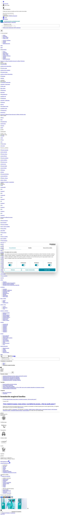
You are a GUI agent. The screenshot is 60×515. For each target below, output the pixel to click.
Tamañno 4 (5, 330)
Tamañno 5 (5, 331)
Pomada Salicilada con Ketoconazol (9, 388)
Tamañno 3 (5, 329)
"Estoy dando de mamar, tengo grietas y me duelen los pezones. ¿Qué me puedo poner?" (29, 404)
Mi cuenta (5, 466)
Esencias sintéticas (6, 314)
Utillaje (4, 349)
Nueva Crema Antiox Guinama (8, 386)
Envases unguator (6, 343)
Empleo (4, 485)
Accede (4, 467)
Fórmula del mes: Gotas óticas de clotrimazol (11, 377)
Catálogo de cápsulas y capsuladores (7, 182)
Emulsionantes (5, 302)
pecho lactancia (54, 409)
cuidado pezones (38, 409)
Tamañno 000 (5, 324)
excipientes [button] (2, 287)
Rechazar (13, 269)
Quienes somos (5, 479)
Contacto (4, 481)
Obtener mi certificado (5, 476)
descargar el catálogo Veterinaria (18, 61)
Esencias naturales (6, 312)
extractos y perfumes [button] (4, 310)
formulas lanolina (26, 410)
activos (4, 35)
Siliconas (4, 294)
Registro (4, 468)
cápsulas (4, 41)
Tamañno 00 (5, 325)
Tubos (4, 342)
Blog (4, 364)
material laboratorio (6, 43)
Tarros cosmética (6, 341)
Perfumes (4, 313)
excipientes (5, 36)
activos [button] (1, 279)
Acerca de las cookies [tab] (47, 247)
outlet (1, 45)
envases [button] (1, 333)
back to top (2, 513)
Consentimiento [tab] (12, 247)
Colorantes (5, 289)
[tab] (30, 279)
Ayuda (4, 469)
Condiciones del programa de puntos (9, 472)
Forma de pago (5, 470)
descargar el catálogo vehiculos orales (19, 114)
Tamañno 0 (5, 326)
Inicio (4, 363)
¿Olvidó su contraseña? (12, 15)
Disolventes (5, 292)
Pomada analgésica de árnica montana (10, 384)
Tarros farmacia (6, 339)
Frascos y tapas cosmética (7, 337)
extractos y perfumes (6, 40)
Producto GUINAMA (7, 482)
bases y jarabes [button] (3, 298)
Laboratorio (5, 393)
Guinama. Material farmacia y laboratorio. (8, 22)
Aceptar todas (47, 269)
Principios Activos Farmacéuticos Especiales (11, 285)
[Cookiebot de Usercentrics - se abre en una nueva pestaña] (50, 244)
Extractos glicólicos (6, 317)
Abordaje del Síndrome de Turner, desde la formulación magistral (15, 375)
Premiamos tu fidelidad (7, 471)
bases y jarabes (5, 37)
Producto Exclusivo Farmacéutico (9, 282)
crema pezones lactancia (46, 409)
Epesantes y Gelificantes (7, 290)
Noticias (4, 484)
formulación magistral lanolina (16, 410)
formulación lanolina (6, 410)
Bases (4, 301)
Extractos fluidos (6, 315)
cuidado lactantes (32, 409)
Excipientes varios (6, 291)
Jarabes (4, 300)
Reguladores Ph (6, 293)
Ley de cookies (5, 489)
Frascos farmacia (6, 335)
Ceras (4, 308)
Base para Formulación (7, 392)
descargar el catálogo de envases (6, 217)
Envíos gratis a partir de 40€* (12, 21)
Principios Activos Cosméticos (8, 284)
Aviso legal (5, 491)
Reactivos (4, 351)
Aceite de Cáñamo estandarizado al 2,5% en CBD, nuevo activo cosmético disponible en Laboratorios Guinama (23, 387)
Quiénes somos (5, 27)
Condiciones (18, 27)
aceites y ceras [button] (3, 304)
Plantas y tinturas (6, 320)
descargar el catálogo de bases (6, 114)
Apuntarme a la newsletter (16, 511)
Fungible (4, 350)
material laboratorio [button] (4, 346)
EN (1, 21)
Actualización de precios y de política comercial (12, 380)
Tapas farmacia (5, 336)
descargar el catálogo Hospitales (6, 61)
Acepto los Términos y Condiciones (8, 512)
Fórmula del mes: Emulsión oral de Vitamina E (11, 379)
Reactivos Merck (6, 352)
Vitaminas (5, 281)
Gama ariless (5, 338)
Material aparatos (6, 348)
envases (4, 42)
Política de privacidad (7, 490)
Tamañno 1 (5, 327)
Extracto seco (5, 319)
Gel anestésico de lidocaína (8, 385)
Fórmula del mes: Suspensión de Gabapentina (11, 378)
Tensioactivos (5, 295)
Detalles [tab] (30, 247)
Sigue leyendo (21, 407)
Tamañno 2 (5, 328)
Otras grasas (5, 307)
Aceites (4, 306)
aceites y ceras (5, 38)
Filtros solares (5, 296)
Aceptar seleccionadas (30, 269)
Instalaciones (11, 27)
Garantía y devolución (7, 492)
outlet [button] (1, 354)
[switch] (23, 265)
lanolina (26, 409)
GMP (15, 27)
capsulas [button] (2, 322)
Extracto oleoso (6, 318)
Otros (4, 344)
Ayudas (4, 486)
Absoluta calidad (6, 483)
